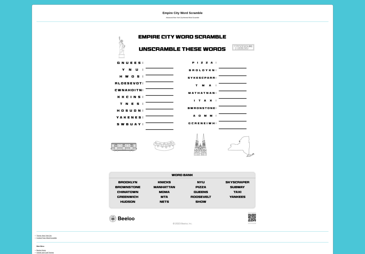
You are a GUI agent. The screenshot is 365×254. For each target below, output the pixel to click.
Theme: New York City (44, 236)
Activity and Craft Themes (45, 252)
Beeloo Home (41, 250)
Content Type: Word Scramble (46, 238)
